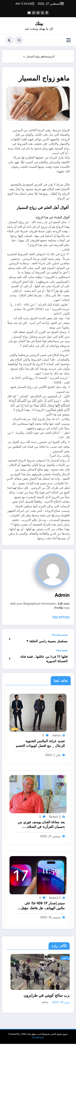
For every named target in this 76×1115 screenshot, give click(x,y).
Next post (62, 650)
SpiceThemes (38, 1037)
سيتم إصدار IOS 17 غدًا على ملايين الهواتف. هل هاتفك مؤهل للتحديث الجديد (43, 906)
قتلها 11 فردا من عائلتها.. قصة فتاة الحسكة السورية (44, 658)
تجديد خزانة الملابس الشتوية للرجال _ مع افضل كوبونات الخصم (40, 743)
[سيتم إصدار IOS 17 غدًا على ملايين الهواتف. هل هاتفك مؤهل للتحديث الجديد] (38, 875)
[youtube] (29, 13)
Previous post (60, 634)
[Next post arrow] (9, 658)
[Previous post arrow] (9, 639)
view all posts (61, 616)
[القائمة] (68, 40)
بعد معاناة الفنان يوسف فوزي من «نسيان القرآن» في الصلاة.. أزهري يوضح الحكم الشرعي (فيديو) (41, 825)
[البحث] (19, 40)
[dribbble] (38, 13)
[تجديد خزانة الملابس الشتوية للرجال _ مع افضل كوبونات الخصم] (38, 713)
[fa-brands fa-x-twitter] (42, 13)
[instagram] (33, 13)
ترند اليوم (62, 958)
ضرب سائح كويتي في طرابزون (43, 995)
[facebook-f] (47, 13)
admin (62, 595)
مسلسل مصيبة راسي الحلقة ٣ (47, 641)
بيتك (39, 23)
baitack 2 (55, 816)
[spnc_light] (9, 40)
